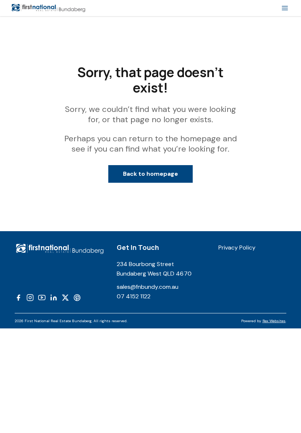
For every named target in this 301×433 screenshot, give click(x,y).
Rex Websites (274, 321)
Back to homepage (150, 174)
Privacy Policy (236, 247)
